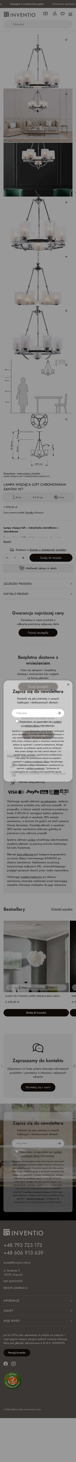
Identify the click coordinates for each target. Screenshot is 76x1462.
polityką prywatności (36, 768)
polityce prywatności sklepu (37, 761)
